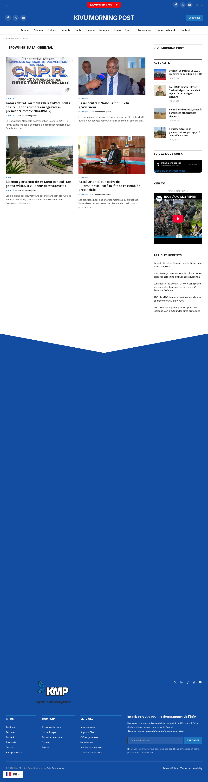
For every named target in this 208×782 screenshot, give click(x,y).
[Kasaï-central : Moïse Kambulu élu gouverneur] (111, 76)
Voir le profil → (194, 164)
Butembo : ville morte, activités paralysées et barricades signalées (185, 113)
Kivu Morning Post (28, 116)
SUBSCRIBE (194, 18)
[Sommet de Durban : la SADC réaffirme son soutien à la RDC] (160, 74)
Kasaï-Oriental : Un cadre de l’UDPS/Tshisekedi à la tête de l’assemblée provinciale (109, 186)
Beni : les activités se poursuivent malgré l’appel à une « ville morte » (184, 132)
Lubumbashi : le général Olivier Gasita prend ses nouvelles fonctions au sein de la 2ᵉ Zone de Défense (177, 287)
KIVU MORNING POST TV (104, 5)
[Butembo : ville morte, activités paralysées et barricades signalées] (160, 113)
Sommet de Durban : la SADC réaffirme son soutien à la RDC (185, 72)
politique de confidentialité (140, 752)
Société (90, 30)
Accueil (9, 38)
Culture (52, 30)
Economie (104, 30)
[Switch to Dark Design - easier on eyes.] (201, 5)
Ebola (117, 30)
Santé (78, 30)
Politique (38, 30)
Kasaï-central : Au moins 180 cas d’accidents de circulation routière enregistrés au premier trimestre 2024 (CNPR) (38, 107)
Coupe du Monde (166, 30)
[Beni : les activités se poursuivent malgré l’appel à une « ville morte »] (160, 132)
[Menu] (7, 4)
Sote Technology (55, 768)
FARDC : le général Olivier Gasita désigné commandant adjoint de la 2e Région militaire (184, 92)
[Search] (197, 5)
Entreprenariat (144, 30)
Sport (128, 30)
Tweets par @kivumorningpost (170, 170)
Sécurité (66, 30)
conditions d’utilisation (179, 749)
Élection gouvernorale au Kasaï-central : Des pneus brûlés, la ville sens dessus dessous (38, 184)
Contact (185, 30)
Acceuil (25, 30)
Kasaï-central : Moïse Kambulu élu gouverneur (103, 105)
